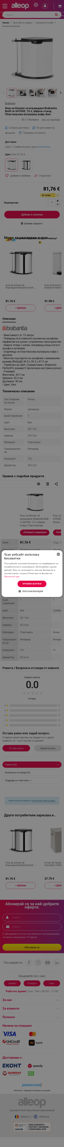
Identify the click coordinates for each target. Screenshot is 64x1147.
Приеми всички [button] (32, 583)
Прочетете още (12, 576)
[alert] (32, 573)
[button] (32, 591)
